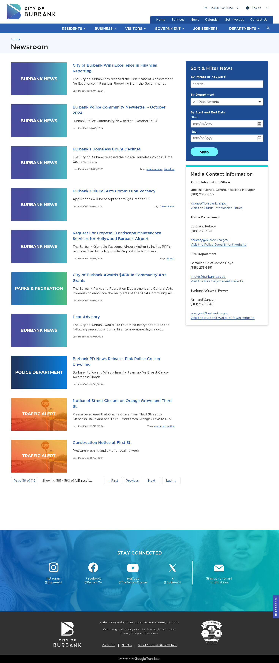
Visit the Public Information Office (217, 208)
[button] (268, 28)
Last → (171, 480)
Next (151, 480)
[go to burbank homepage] (31, 11)
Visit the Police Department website (219, 244)
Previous (132, 480)
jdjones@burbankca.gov (208, 203)
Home (15, 39)
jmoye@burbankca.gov (208, 276)
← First (112, 480)
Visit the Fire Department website (217, 281)
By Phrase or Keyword (208, 76)
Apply (204, 151)
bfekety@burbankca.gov (209, 240)
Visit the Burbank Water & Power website (223, 318)
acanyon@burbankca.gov (209, 313)
